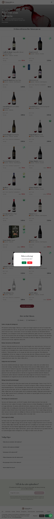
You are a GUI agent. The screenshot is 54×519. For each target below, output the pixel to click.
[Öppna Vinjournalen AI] (51, 516)
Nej (30, 262)
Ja (24, 262)
